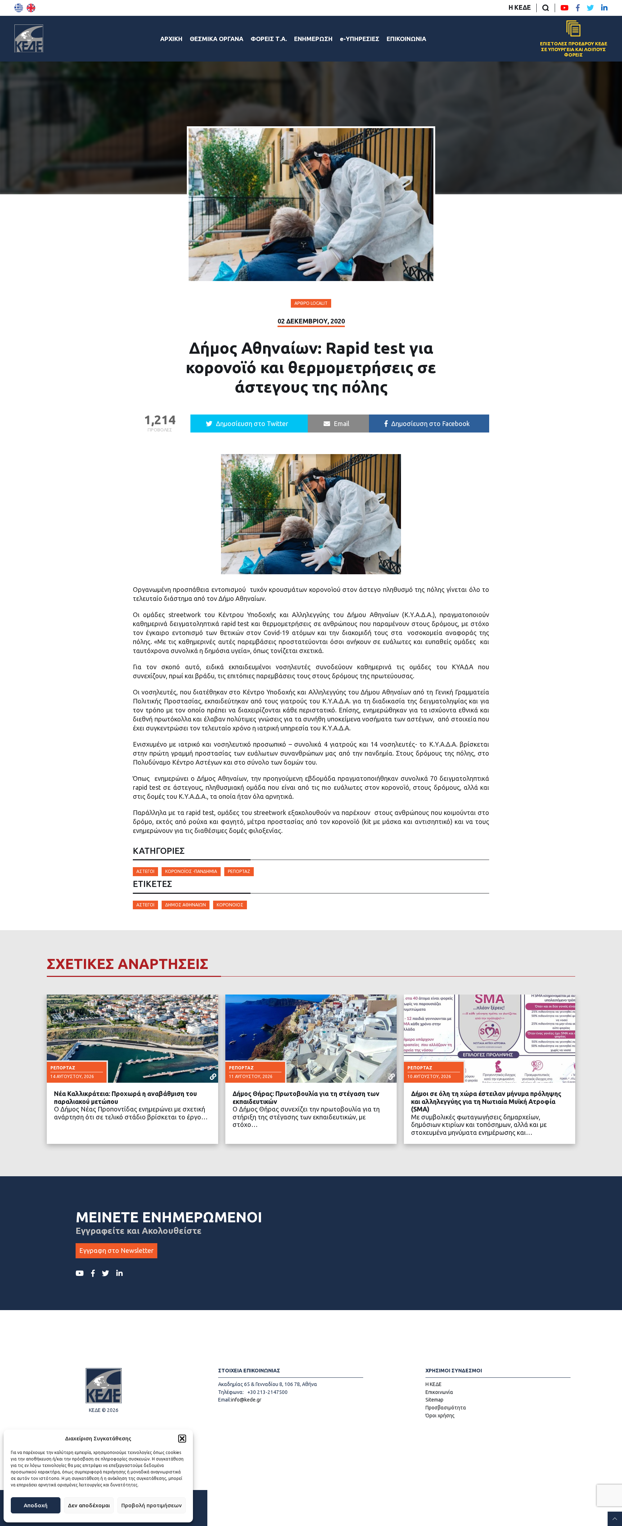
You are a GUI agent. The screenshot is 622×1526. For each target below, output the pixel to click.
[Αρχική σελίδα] (28, 38)
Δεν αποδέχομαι (89, 1505)
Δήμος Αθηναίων (185, 904)
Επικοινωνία (439, 1392)
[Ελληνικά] (18, 8)
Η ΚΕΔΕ (520, 7)
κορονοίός (230, 904)
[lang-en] (31, 8)
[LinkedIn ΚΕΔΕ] (604, 8)
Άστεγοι (145, 871)
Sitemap (434, 1400)
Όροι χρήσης (440, 1415)
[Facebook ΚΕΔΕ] (578, 8)
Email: (224, 1400)
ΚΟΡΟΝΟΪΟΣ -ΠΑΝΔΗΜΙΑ (191, 871)
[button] (182, 1438)
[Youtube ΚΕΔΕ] (564, 8)
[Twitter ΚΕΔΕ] (590, 8)
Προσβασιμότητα (445, 1407)
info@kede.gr (246, 1400)
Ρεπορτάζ (239, 871)
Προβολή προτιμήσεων (151, 1505)
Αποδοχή (36, 1505)
